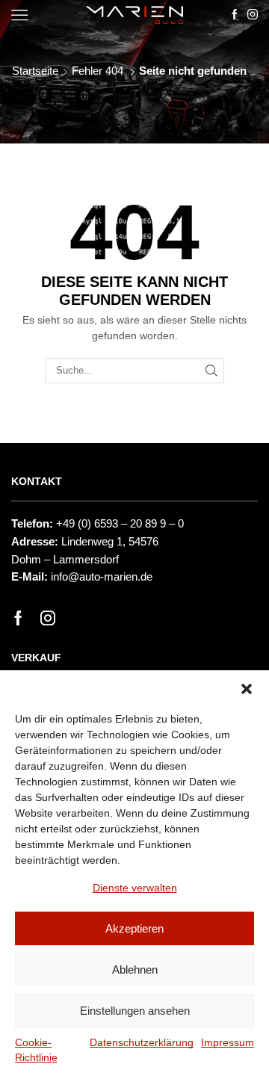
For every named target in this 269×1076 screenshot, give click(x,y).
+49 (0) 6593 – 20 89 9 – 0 (120, 524)
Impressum (227, 1042)
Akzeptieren (134, 928)
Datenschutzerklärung (142, 1042)
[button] (246, 688)
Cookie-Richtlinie (36, 1049)
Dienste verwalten (135, 888)
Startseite (35, 70)
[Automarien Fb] (234, 15)
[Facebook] (18, 617)
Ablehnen (135, 969)
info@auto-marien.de (101, 577)
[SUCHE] (211, 370)
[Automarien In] (252, 15)
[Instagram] (47, 617)
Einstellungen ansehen (135, 1010)
